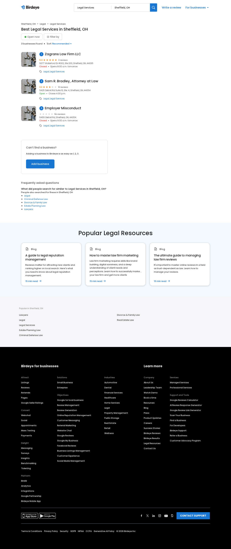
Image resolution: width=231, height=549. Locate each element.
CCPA (89, 531)
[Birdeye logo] (31, 7)
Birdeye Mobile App (31, 501)
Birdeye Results (152, 438)
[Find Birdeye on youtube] (166, 515)
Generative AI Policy (104, 531)
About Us (148, 382)
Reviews (25, 387)
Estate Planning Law (35, 205)
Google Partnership (31, 496)
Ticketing (26, 468)
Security (64, 531)
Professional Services (181, 387)
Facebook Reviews (66, 445)
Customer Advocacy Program (185, 440)
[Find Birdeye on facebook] (141, 515)
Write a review (171, 7)
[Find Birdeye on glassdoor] (172, 515)
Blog (146, 407)
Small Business (65, 382)
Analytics (26, 485)
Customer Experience (68, 455)
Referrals (25, 392)
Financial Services (113, 392)
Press (146, 412)
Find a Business (178, 420)
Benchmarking (28, 463)
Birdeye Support (178, 430)
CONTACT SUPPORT (193, 515)
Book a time (150, 397)
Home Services (112, 402)
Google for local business (70, 400)
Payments (26, 435)
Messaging (26, 448)
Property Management (116, 412)
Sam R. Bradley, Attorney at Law (71, 81)
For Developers (177, 425)
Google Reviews (65, 435)
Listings (25, 382)
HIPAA (81, 531)
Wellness (109, 433)
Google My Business (67, 440)
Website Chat (64, 430)
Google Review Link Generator (185, 410)
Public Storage (111, 418)
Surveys (25, 453)
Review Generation (67, 410)
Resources (149, 402)
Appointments (29, 425)
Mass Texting (28, 430)
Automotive (110, 382)
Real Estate (110, 423)
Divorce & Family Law (35, 202)
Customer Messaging (68, 420)
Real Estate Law (125, 320)
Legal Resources (152, 443)
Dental (107, 387)
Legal (43, 24)
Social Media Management (71, 460)
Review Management (68, 405)
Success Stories (152, 428)
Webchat (26, 415)
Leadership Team (153, 387)
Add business (40, 164)
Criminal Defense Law (36, 199)
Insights (25, 458)
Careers (148, 423)
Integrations (27, 491)
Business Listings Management (73, 450)
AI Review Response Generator (186, 405)
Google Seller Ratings (32, 402)
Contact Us (150, 448)
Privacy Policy (51, 531)
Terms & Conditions (31, 531)
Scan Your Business (180, 415)
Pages (24, 397)
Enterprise (62, 387)
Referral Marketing (66, 425)
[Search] (153, 7)
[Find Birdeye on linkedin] (153, 515)
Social (24, 420)
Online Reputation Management (74, 415)
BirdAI (24, 480)
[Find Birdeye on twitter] (147, 515)
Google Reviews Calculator (184, 400)
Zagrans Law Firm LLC (63, 54)
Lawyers (28, 209)
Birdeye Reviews (152, 433)
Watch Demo (151, 392)
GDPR (73, 531)
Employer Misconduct (63, 108)
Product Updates (152, 418)
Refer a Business (178, 435)
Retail (107, 428)
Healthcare (110, 397)
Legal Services (57, 71)
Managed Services (179, 382)
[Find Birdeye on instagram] (159, 515)
